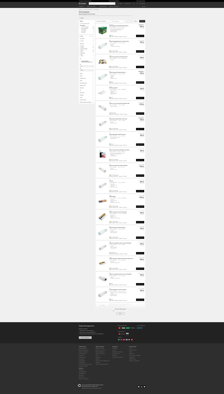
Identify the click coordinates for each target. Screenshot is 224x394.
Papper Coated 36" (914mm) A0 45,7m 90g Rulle (118, 165)
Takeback (98, 362)
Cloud (97, 355)
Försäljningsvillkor (83, 348)
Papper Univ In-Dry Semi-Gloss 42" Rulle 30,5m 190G (119, 103)
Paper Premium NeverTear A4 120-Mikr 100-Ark (118, 56)
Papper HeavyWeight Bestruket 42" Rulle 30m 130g (119, 41)
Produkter (81, 6)
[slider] (80, 62)
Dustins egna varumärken (134, 355)
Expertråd (81, 375)
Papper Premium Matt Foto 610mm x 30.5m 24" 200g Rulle (120, 243)
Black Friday (81, 377)
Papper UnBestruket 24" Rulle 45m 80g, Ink (117, 72)
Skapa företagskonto (85, 337)
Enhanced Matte (112, 196)
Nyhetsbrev (81, 369)
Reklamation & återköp (117, 351)
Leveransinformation (83, 351)
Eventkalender (82, 373)
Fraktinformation (82, 353)
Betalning (114, 355)
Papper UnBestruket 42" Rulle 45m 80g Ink (117, 227)
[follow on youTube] (144, 387)
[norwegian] (121, 340)
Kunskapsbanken (103, 6)
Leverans (114, 350)
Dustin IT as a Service (100, 350)
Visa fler (120, 313)
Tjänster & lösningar (91, 6)
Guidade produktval (83, 366)
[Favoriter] (137, 3)
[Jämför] (134, 3)
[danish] (124, 340)
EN (144, 6)
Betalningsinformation (84, 350)
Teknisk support (116, 353)
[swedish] (119, 340)
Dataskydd (98, 357)
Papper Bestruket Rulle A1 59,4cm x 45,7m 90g (118, 118)
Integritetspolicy (82, 357)
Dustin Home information (117, 357)
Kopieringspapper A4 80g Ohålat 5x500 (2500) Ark (118, 25)
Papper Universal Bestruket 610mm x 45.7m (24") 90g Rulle (120, 274)
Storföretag (131, 357)
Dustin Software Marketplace (102, 364)
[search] (113, 3)
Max (80, 68)
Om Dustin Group (133, 350)
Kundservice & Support (114, 6)
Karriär (130, 351)
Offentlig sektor (132, 359)
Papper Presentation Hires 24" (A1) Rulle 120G (118, 212)
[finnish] (127, 340)
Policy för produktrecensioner (85, 364)
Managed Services (100, 348)
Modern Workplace (100, 351)
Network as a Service (100, 353)
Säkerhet (98, 359)
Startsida (80, 9)
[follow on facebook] (139, 387)
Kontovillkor (81, 355)
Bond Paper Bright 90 (113, 87)
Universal (111, 181)
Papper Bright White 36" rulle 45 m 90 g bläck (117, 289)
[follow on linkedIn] (141, 387)
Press (130, 348)
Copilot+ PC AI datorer (84, 378)
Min (80, 64)
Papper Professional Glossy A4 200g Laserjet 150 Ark (119, 150)
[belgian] (132, 340)
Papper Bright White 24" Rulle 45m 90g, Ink (117, 134)
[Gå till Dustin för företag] (82, 3)
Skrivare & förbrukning (88, 9)
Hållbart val (131, 353)
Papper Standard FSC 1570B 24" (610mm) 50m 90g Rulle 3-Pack (121, 258)
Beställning (114, 348)
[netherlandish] (129, 340)
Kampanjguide (82, 362)
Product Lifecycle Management (102, 360)
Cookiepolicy (82, 359)
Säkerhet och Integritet (134, 360)
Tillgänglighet (82, 360)
